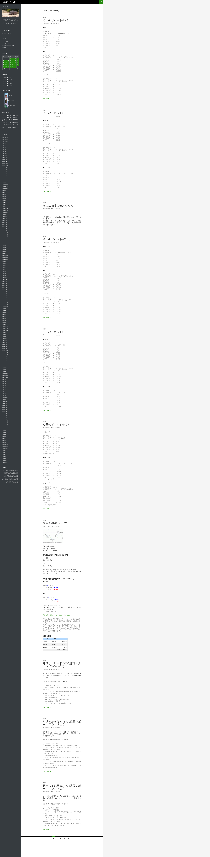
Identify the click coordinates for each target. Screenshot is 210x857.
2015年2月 (4, 275)
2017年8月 (4, 216)
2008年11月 (5, 423)
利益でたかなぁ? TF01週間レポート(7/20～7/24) (62, 723)
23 (13, 64)
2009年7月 (4, 407)
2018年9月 (4, 190)
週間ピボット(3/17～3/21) (8, 127)
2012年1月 (4, 348)
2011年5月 (4, 363)
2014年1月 (4, 301)
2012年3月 (4, 344)
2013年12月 (5, 302)
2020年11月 (5, 139)
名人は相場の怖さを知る (58, 205)
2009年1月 (4, 419)
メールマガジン (5, 43)
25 (17, 64)
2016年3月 (4, 249)
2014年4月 (4, 295)
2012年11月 (5, 328)
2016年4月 (4, 247)
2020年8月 (4, 145)
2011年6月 (4, 362)
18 (17, 62)
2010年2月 (4, 393)
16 (13, 62)
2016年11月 (5, 234)
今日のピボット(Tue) (56, 331)
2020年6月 (4, 149)
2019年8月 (4, 169)
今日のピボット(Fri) (55, 20)
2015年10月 (5, 259)
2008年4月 (4, 436)
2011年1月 (4, 371)
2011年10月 (5, 354)
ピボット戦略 (5, 41)
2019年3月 (4, 179)
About (76, 1)
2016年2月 (4, 251)
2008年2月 (4, 440)
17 (15, 62)
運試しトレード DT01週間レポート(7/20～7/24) (61, 665)
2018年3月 (4, 202)
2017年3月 (4, 226)
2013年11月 (5, 304)
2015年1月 (4, 277)
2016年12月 (5, 232)
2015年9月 (4, 261)
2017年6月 (4, 220)
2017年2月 (4, 228)
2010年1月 (4, 395)
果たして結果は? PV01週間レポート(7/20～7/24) (62, 787)
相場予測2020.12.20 (6, 79)
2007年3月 (4, 462)
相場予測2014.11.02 (6, 115)
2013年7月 (4, 312)
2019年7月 (4, 171)
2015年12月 (5, 255)
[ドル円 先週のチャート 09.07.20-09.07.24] (53, 536)
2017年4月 (4, 224)
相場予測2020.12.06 (6, 83)
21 (8, 64)
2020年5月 (4, 151)
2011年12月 (5, 350)
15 (10, 62)
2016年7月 (4, 241)
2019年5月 (4, 175)
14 (8, 62)
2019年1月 (4, 182)
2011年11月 (5, 352)
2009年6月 (4, 409)
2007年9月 (4, 450)
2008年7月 (4, 430)
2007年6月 (4, 456)
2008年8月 (4, 428)
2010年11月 (5, 375)
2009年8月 (4, 405)
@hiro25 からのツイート (7, 33)
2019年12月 (5, 161)
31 (15, 66)
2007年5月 (4, 458)
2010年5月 (4, 387)
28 (8, 66)
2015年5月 (4, 269)
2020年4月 (4, 153)
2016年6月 (4, 243)
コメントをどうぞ (56, 23)
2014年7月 (4, 289)
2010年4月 (4, 389)
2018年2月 (4, 204)
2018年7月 (4, 194)
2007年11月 (5, 446)
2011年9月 (4, 356)
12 (3, 62)
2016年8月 (4, 240)
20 (6, 64)
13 (6, 62)
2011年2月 (4, 369)
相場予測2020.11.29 (6, 85)
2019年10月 (5, 165)
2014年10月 (5, 283)
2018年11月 (5, 186)
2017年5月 (4, 222)
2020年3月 (4, 155)
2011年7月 (4, 360)
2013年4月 (4, 318)
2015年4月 (4, 271)
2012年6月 (4, 338)
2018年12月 (5, 184)
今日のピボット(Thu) (56, 112)
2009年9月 (4, 403)
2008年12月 (5, 421)
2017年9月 (4, 214)
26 (3, 66)
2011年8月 (4, 358)
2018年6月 (4, 196)
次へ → (70, 838)
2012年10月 (5, 330)
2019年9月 (4, 167)
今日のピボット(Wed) (56, 239)
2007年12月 (5, 444)
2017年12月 (5, 208)
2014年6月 (4, 291)
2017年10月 (5, 212)
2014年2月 (4, 299)
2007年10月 (5, 448)
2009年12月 (5, 397)
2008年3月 (4, 438)
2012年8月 (4, 334)
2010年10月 (5, 377)
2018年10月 (5, 188)
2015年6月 (4, 267)
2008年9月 (4, 426)
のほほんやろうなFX (9, 2)
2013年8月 (4, 310)
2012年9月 (4, 332)
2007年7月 (4, 454)
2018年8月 (4, 192)
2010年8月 (4, 381)
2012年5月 (4, 340)
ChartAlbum (83, 1)
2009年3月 (4, 415)
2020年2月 (4, 157)
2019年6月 (4, 173)
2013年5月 (4, 316)
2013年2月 (4, 322)
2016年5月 (4, 245)
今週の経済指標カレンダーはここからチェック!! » (57, 615)
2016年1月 (4, 253)
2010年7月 (4, 383)
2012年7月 (4, 336)
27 (6, 66)
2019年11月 (5, 163)
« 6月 (4, 68)
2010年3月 (4, 391)
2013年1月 (4, 324)
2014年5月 (4, 293)
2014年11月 (5, 281)
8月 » (17, 68)
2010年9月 (4, 379)
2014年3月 (4, 297)
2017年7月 (4, 218)
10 (15, 60)
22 (10, 64)
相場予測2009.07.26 (55, 523)
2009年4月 (4, 413)
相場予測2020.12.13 (6, 81)
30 (13, 66)
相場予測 (4, 47)
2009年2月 (4, 417)
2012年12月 (5, 326)
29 (10, 66)
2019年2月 (4, 180)
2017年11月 (5, 210)
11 (17, 60)
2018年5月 (4, 198)
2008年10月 (5, 425)
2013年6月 (4, 314)
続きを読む (47, 98)
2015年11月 (5, 257)
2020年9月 (4, 143)
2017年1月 (4, 230)
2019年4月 (4, 177)
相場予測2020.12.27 (6, 77)
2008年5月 (4, 434)
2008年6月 (4, 432)
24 (15, 64)
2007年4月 (4, 460)
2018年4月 (4, 200)
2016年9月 (4, 238)
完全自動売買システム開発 (8, 45)
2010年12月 (5, 373)
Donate (96, 1)
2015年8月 (4, 263)
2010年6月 (4, 385)
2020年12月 (5, 137)
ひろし (14, 115)
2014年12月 (5, 279)
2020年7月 (4, 147)
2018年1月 (4, 206)
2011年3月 (4, 367)
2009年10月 (5, 401)
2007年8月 (4, 452)
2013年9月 (4, 308)
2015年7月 (4, 265)
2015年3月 (4, 273)
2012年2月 (4, 346)
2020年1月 (4, 159)
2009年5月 (4, 411)
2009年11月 (5, 399)
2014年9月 (4, 285)
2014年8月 (4, 287)
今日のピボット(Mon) (56, 424)
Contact (90, 1)
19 (3, 64)
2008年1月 (4, 442)
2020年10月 (5, 141)
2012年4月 (4, 342)
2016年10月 (5, 236)
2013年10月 (5, 306)
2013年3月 (4, 320)
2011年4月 (4, 365)
